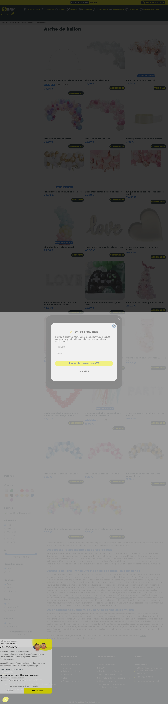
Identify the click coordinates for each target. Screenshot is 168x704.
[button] (5, 699)
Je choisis (16, 691)
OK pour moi (44, 691)
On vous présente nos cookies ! (18, 680)
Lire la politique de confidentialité (17, 669)
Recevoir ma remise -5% (84, 363)
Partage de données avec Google (19, 678)
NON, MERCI (84, 371)
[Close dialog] (114, 326)
